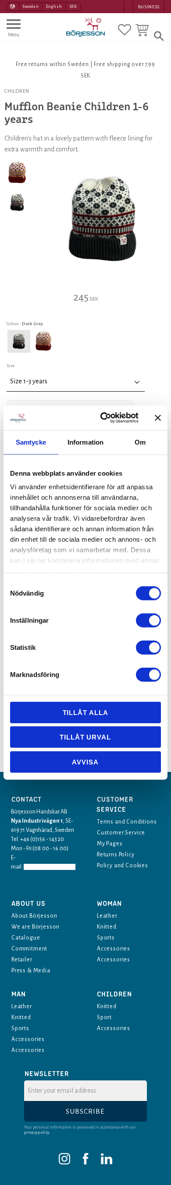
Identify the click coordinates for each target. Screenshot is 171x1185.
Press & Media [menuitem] (30, 971)
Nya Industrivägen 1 (37, 821)
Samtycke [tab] (31, 441)
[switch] (148, 620)
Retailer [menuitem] (21, 960)
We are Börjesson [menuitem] (35, 927)
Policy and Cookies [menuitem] (122, 865)
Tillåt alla (85, 712)
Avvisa (85, 761)
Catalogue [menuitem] (25, 938)
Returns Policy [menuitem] (116, 855)
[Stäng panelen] (158, 418)
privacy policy (36, 1132)
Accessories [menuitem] (113, 949)
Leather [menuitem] (107, 916)
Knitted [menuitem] (107, 927)
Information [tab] (85, 441)
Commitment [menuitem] (29, 949)
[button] (14, 32)
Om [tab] (140, 441)
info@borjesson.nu (49, 867)
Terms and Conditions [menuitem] (127, 822)
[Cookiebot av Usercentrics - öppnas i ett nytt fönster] (104, 418)
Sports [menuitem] (106, 938)
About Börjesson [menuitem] (34, 916)
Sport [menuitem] (104, 1017)
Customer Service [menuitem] (121, 833)
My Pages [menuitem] (110, 844)
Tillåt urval (85, 737)
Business (149, 6)
